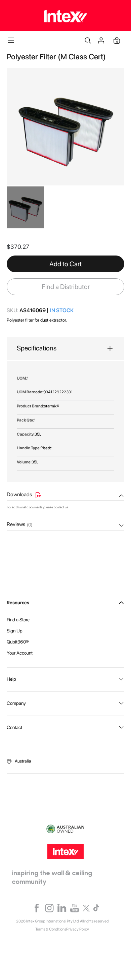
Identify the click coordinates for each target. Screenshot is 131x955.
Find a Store (18, 619)
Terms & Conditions (50, 929)
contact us (61, 507)
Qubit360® (18, 641)
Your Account (20, 653)
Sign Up (15, 630)
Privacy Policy (77, 929)
